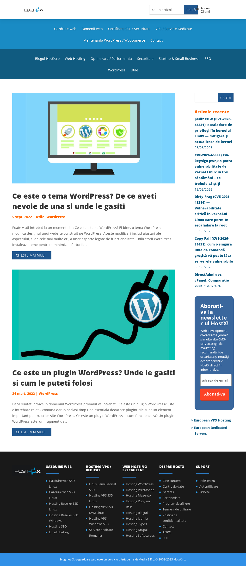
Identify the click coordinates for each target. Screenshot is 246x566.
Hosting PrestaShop (140, 490)
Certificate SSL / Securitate (129, 29)
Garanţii (168, 492)
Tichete (204, 492)
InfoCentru (207, 480)
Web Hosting (75, 59)
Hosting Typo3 (136, 524)
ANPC (167, 532)
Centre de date (173, 486)
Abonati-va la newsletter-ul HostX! (214, 315)
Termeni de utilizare (177, 509)
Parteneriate (171, 498)
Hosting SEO (58, 526)
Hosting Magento (138, 495)
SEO (208, 59)
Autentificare (208, 486)
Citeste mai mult (31, 255)
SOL (165, 538)
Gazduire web (65, 29)
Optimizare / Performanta (111, 59)
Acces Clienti (205, 9)
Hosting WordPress (140, 484)
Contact (156, 41)
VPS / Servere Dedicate (174, 29)
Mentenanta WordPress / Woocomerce (114, 41)
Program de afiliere (176, 503)
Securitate (145, 59)
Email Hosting (59, 532)
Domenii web (92, 29)
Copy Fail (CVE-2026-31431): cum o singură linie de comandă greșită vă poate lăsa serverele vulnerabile (214, 250)
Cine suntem (172, 480)
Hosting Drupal (137, 530)
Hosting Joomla (137, 518)
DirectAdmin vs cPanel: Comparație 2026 (212, 280)
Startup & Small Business (179, 59)
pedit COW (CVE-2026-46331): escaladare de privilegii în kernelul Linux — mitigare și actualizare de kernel (213, 130)
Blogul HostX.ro (47, 59)
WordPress (116, 70)
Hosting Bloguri (137, 512)
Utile (134, 70)
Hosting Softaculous (140, 535)
